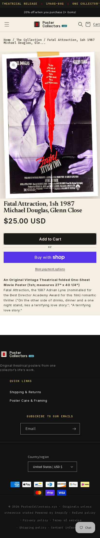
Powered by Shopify (51, 512)
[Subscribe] (74, 429)
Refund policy (84, 512)
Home (7, 40)
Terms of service (67, 520)
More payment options (50, 269)
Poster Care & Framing (28, 400)
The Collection (29, 40)
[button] (6, 24)
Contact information (68, 527)
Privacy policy (35, 520)
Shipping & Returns (25, 392)
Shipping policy (33, 527)
